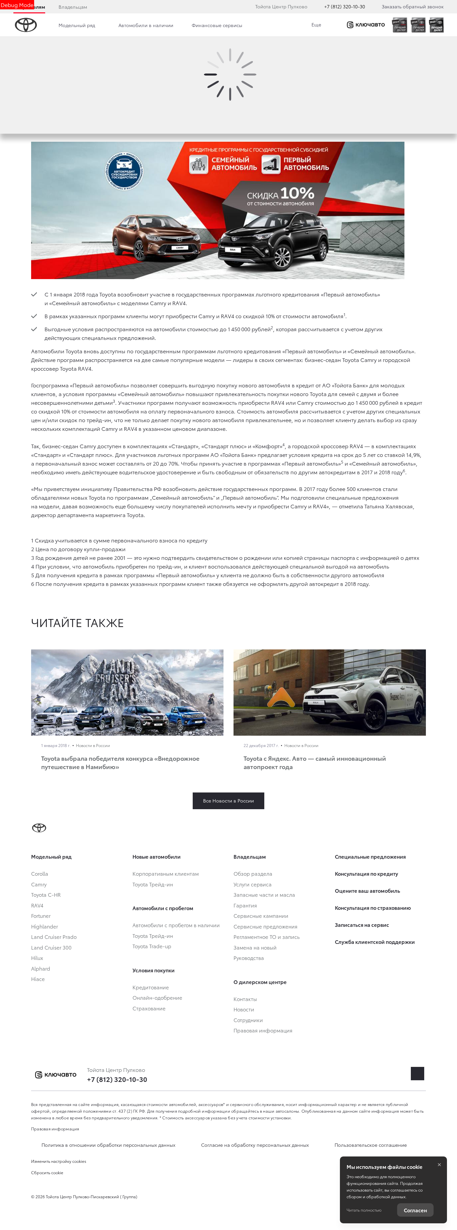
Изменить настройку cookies (58, 1161)
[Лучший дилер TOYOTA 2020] (436, 24)
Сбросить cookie (47, 1172)
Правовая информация (55, 1128)
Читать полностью (364, 1210)
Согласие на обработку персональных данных (255, 1144)
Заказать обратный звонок (413, 6)
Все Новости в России (228, 800)
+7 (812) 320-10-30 (344, 6)
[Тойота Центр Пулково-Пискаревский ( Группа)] (365, 24)
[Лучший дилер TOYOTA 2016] (418, 24)
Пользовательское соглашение (371, 1144)
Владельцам (73, 6)
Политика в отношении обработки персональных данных (108, 1144)
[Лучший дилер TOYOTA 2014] (399, 24)
